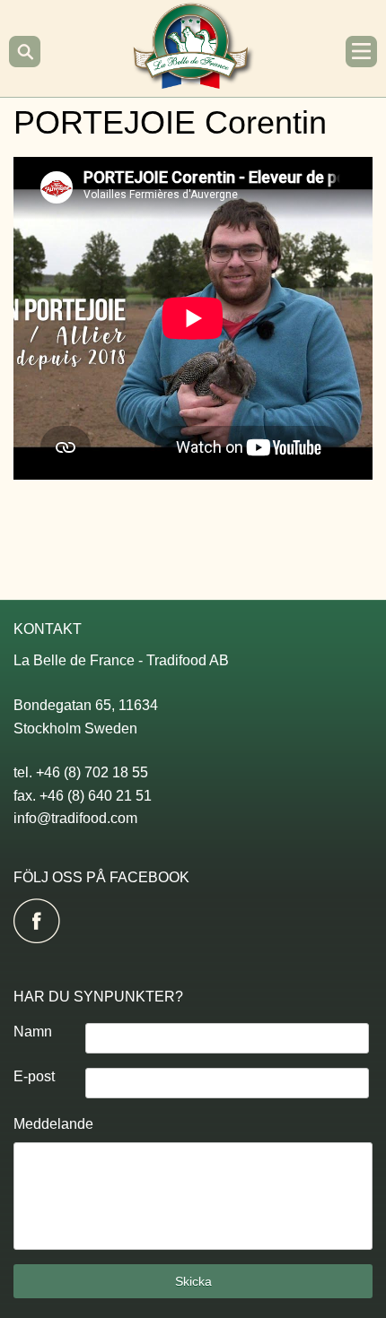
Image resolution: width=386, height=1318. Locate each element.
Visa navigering (361, 51)
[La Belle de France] (193, 83)
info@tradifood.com (75, 818)
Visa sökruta (24, 51)
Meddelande (53, 1124)
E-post (34, 1076)
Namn (32, 1031)
